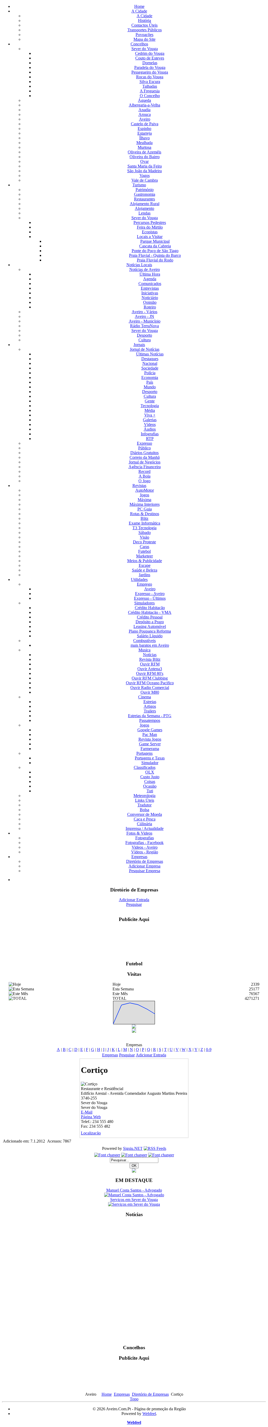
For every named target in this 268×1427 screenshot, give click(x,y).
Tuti (150, 791)
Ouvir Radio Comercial (149, 687)
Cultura (144, 340)
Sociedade (149, 368)
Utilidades (139, 579)
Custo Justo (149, 777)
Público (144, 448)
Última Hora (149, 274)
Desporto (144, 335)
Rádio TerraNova (144, 326)
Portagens (144, 753)
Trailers (150, 711)
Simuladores (144, 603)
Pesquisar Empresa (144, 871)
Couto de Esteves (149, 58)
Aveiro (144, 119)
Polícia (149, 373)
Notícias (150, 654)
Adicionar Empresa (144, 866)
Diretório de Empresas (144, 861)
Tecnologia (150, 405)
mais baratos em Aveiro (150, 645)
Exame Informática (144, 523)
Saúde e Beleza (144, 570)
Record (144, 471)
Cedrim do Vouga (149, 53)
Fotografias (144, 838)
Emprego (144, 584)
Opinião (150, 302)
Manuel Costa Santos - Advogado (134, 1190)
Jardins (144, 575)
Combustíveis (144, 640)
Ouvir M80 (150, 692)
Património (145, 189)
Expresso (144, 443)
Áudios (150, 429)
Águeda (144, 100)
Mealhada (144, 142)
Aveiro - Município (144, 321)
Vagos (144, 175)
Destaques (149, 358)
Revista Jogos (149, 739)
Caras (144, 546)
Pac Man (149, 734)
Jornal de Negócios (144, 462)
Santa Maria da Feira (144, 166)
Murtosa (144, 147)
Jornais (139, 344)
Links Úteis (144, 800)
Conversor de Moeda (144, 814)
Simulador (149, 762)
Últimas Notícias (150, 354)
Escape (144, 565)
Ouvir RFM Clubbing (150, 678)
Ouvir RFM (150, 664)
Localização (91, 1133)
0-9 (208, 1049)
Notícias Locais (139, 265)
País (149, 382)
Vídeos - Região (144, 852)
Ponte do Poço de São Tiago (155, 250)
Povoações (144, 34)
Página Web (91, 1117)
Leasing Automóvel (149, 626)
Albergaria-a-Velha (144, 105)
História (144, 20)
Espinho (144, 128)
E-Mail (86, 1112)
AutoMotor (144, 490)
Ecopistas (150, 232)
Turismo (139, 185)
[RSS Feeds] (155, 1148)
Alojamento (144, 208)
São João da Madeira (144, 171)
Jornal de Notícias (144, 349)
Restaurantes (144, 199)
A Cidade (139, 11)
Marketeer (144, 556)
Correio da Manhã (145, 457)
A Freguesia (150, 91)
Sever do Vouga (144, 48)
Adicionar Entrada (134, 899)
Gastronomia (144, 194)
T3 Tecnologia (144, 528)
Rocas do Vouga (149, 77)
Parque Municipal (155, 241)
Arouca (144, 114)
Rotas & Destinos (144, 514)
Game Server (150, 744)
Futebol (144, 551)
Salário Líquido (150, 636)
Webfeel (149, 1413)
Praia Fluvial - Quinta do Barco (155, 255)
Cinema (144, 697)
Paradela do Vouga (149, 67)
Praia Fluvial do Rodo (155, 260)
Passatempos (149, 720)
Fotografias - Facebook (144, 842)
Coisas (149, 781)
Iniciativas (149, 293)
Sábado (144, 532)
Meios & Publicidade (144, 560)
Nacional (149, 363)
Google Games (149, 730)
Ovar (144, 161)
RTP (150, 438)
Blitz (144, 518)
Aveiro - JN (144, 316)
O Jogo (144, 481)
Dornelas (149, 63)
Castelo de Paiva (144, 124)
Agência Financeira (145, 467)
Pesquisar (134, 904)
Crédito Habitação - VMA (149, 612)
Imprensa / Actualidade (145, 828)
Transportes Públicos (144, 30)
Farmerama (150, 748)
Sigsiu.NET (133, 1148)
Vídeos (150, 424)
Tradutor (144, 805)
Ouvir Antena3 (149, 669)
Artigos (150, 706)
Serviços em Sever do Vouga (134, 1199)
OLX (149, 772)
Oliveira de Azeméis (144, 152)
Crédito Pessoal (150, 617)
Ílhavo (144, 138)
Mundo (150, 387)
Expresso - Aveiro (150, 593)
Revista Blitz (149, 659)
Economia (149, 377)
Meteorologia (144, 795)
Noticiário (150, 297)
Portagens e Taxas (150, 758)
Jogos (144, 495)
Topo (134, 1399)
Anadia (144, 110)
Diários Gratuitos (144, 452)
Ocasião (150, 786)
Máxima (144, 499)
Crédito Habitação (150, 607)
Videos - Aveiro (145, 847)
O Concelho (150, 95)
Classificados (144, 767)
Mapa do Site (144, 39)
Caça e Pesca (144, 819)
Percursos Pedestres (149, 222)
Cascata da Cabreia (155, 246)
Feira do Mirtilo (150, 227)
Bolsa (144, 809)
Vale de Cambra (144, 180)
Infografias (150, 434)
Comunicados (149, 283)
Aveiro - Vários (144, 312)
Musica (144, 650)
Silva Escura (149, 81)
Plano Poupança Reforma (150, 631)
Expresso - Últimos (150, 598)
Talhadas (149, 86)
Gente (150, 401)
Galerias (150, 420)
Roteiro (150, 307)
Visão (144, 537)
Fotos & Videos (139, 833)
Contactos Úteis (144, 25)
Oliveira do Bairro (145, 156)
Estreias (149, 701)
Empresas (139, 856)
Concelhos (139, 44)
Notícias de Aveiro (144, 269)
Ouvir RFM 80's (149, 673)
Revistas (139, 485)
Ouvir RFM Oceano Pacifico (150, 683)
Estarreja (144, 133)
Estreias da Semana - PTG (149, 716)
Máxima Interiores (145, 504)
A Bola (144, 476)
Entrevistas (150, 288)
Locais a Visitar (150, 236)
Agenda (149, 279)
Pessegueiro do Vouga (149, 72)
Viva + (149, 415)
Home (139, 6)
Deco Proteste (144, 542)
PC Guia (144, 509)
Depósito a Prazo (150, 622)
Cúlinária (144, 824)
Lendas (144, 213)
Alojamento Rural (144, 203)
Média (149, 410)
